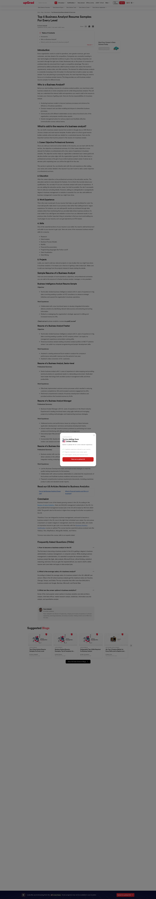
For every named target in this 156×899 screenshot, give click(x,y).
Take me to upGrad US (78, 459)
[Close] (94, 435)
